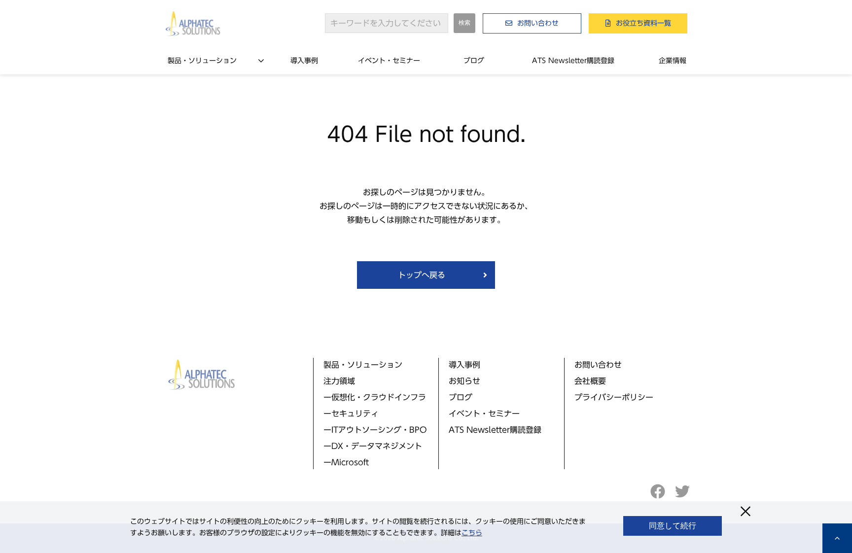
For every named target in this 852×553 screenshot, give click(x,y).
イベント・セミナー (389, 60)
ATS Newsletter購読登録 (573, 60)
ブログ (473, 60)
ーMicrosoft (346, 462)
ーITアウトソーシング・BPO (375, 430)
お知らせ (464, 381)
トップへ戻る (421, 275)
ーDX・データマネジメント (372, 446)
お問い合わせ (538, 23)
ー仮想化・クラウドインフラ (374, 397)
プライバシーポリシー (613, 397)
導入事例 (304, 60)
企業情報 (672, 60)
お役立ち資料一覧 (643, 23)
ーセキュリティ (351, 413)
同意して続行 (672, 525)
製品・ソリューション (202, 60)
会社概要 (590, 381)
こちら (472, 532)
